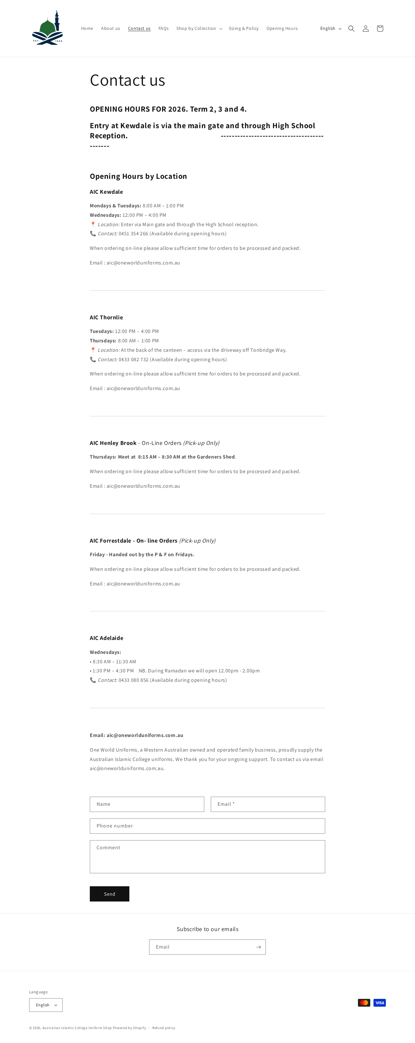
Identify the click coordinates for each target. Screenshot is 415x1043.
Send (109, 894)
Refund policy (163, 1027)
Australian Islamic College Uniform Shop (77, 1027)
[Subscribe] (258, 947)
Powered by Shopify (129, 1027)
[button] (198, 28)
